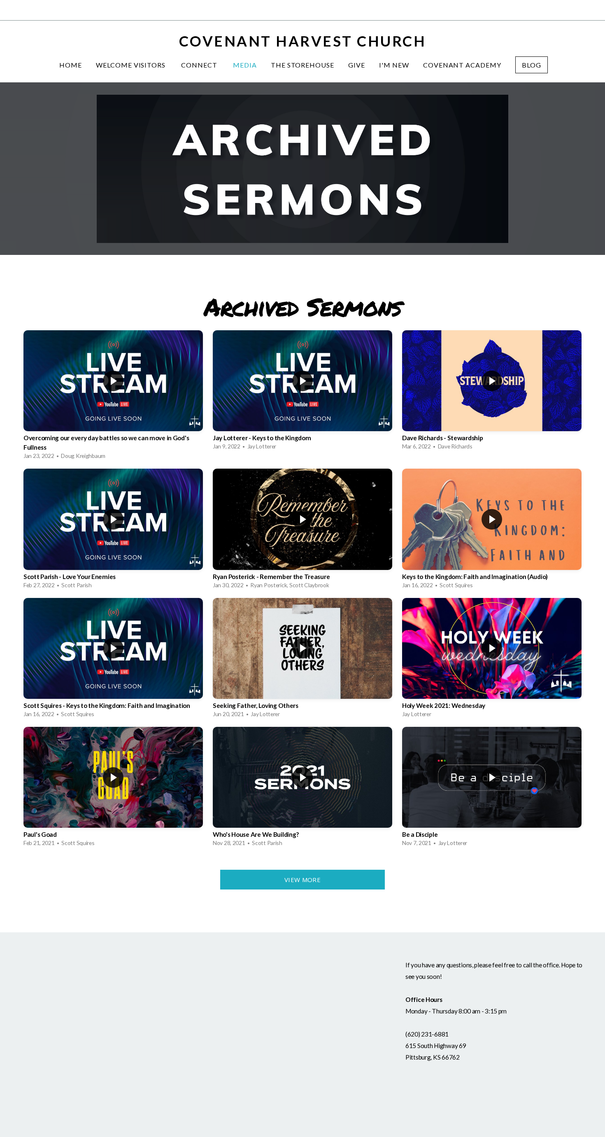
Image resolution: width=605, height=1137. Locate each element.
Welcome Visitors (131, 65)
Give (356, 65)
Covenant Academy (462, 65)
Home (70, 65)
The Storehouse (302, 65)
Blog (531, 65)
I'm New (394, 65)
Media (245, 65)
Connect (200, 65)
